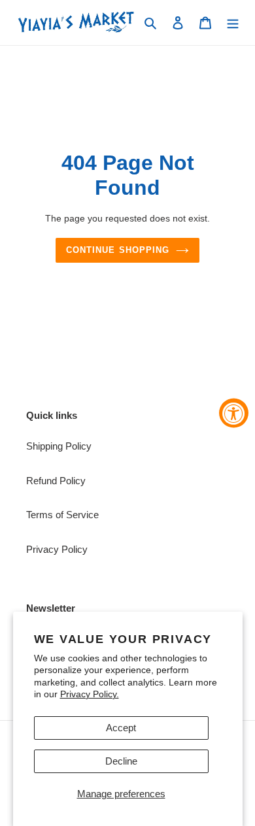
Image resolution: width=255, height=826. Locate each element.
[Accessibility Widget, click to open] (233, 413)
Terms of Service (62, 514)
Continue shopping (117, 250)
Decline (121, 761)
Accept (121, 727)
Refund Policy (56, 480)
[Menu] (232, 22)
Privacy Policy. (89, 694)
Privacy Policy (57, 549)
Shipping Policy (59, 446)
